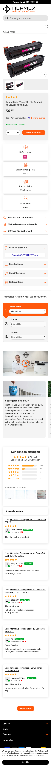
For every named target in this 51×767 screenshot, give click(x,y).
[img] (11, 526)
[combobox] (25, 18)
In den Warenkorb (33, 132)
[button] (47, 26)
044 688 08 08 (32, 2)
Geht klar (25, 762)
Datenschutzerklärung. (35, 755)
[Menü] (6, 26)
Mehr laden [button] (25, 708)
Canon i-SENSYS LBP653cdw (25, 255)
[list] (25, 56)
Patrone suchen (38, 118)
